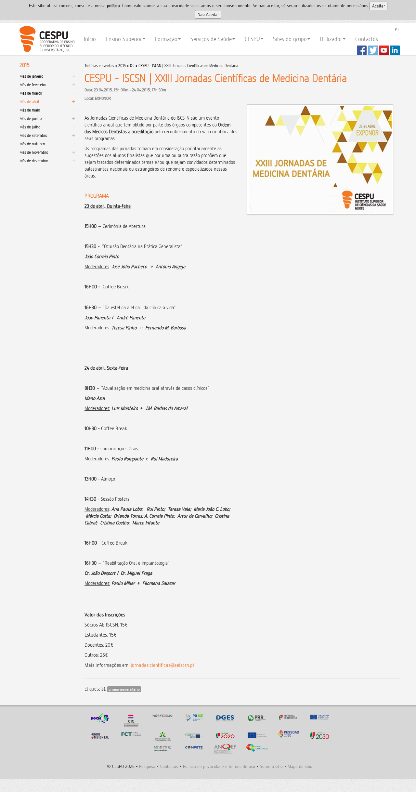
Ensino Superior (124, 38)
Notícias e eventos (99, 65)
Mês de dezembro (34, 160)
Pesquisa (147, 766)
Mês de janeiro (31, 76)
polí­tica (113, 5)
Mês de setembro (33, 135)
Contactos (366, 38)
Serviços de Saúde (211, 38)
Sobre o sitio (271, 766)
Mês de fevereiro (33, 84)
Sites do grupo (290, 38)
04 (132, 65)
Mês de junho (31, 118)
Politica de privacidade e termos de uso (219, 766)
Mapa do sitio (300, 766)
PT (397, 29)
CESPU (46, 39)
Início (90, 38)
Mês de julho (30, 126)
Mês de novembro (34, 152)
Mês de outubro (32, 143)
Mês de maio (30, 109)
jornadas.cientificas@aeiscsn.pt (162, 665)
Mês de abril (29, 101)
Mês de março (31, 93)
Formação (166, 38)
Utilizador (331, 38)
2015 (122, 65)
